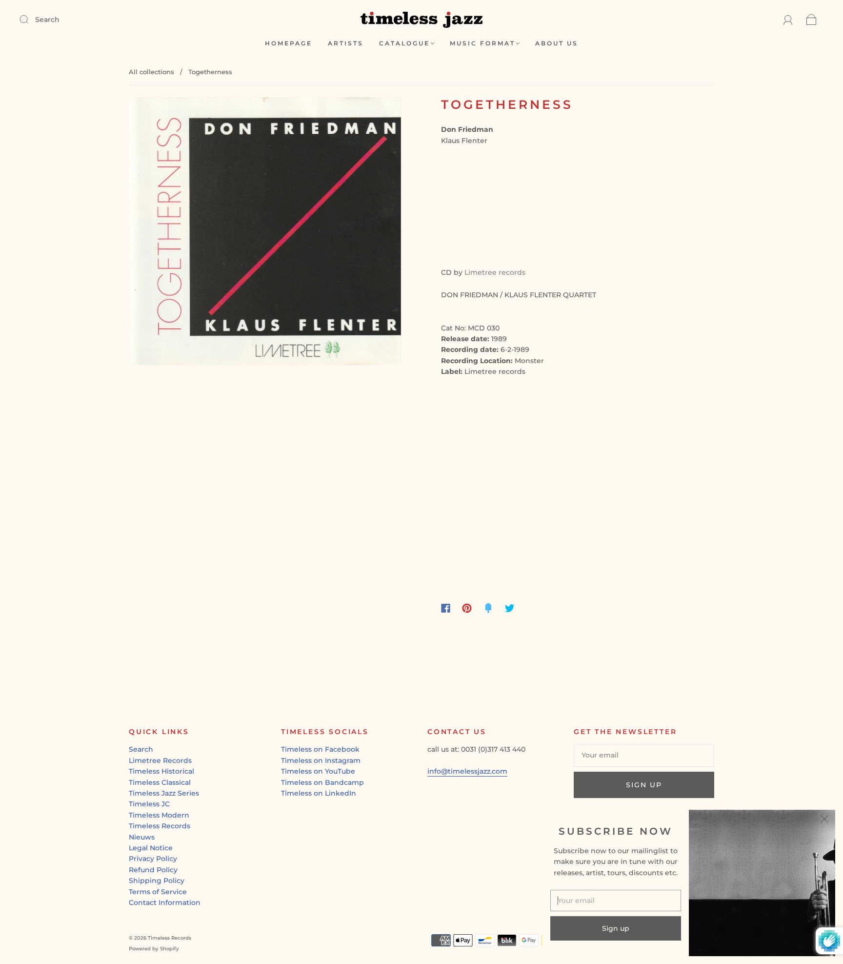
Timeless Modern (159, 815)
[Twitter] (510, 608)
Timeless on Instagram (321, 760)
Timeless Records (159, 825)
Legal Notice (151, 847)
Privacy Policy (153, 858)
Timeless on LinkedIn (318, 793)
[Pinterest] (467, 608)
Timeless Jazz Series (164, 793)
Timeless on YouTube (318, 771)
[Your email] (644, 755)
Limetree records (494, 272)
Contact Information (165, 902)
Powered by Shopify (154, 948)
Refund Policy (153, 869)
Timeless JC (149, 804)
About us (556, 43)
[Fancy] (488, 608)
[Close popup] (824, 820)
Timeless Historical (161, 771)
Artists (345, 43)
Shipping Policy (156, 880)
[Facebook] (445, 608)
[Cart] (811, 19)
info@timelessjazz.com (467, 771)
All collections (151, 72)
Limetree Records (160, 760)
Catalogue (404, 43)
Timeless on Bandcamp (322, 782)
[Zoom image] (265, 233)
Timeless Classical (160, 782)
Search (47, 19)
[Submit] (30, 19)
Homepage (288, 43)
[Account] (788, 19)
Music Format (482, 43)
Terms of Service (158, 891)
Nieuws (142, 837)
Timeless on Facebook (320, 749)
